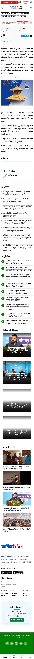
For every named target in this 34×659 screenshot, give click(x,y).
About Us (4, 587)
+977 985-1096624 (22, 614)
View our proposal (17, 619)
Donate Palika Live (7, 582)
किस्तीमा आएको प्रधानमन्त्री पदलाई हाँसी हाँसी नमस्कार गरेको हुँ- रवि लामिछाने (17, 207)
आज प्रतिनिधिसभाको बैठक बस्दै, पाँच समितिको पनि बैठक (15, 215)
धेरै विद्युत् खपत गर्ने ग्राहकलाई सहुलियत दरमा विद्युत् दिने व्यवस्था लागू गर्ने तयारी (18, 193)
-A (3, 41)
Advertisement (16, 607)
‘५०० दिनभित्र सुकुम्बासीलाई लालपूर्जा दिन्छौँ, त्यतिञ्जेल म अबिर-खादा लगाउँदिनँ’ (17, 222)
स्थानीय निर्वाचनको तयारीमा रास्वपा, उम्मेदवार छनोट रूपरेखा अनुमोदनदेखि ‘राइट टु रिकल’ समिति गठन (18, 248)
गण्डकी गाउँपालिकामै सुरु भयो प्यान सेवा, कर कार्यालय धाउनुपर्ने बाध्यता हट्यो (17, 229)
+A (9, 41)
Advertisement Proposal (9, 584)
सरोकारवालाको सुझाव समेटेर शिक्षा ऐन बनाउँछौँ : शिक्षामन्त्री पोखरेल (16, 200)
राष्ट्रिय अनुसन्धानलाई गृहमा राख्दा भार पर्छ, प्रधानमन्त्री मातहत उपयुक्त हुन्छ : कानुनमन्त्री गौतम (17, 238)
